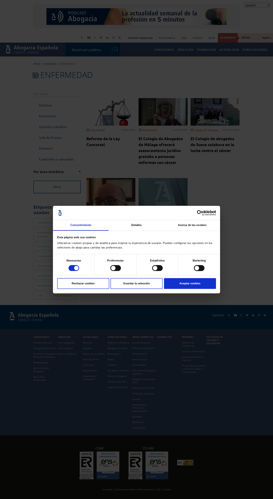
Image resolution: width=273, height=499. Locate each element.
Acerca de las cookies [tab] (192, 225)
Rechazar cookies (83, 283)
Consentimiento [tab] (80, 225)
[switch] (115, 268)
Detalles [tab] (136, 225)
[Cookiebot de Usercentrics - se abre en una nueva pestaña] (199, 213)
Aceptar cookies (189, 283)
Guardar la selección (136, 283)
